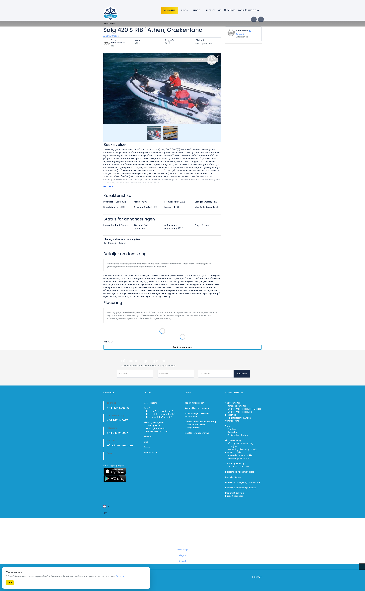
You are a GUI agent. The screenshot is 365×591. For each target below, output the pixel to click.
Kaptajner (232, 446)
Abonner (242, 373)
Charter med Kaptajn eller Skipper (244, 408)
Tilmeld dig (252, 10)
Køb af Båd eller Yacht (239, 466)
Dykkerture (233, 432)
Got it (10, 582)
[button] (218, 55)
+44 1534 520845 (118, 408)
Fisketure (232, 429)
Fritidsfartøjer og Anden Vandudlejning (238, 419)
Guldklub (169, 10)
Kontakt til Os (150, 452)
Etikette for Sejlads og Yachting (200, 421)
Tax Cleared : (110, 243)
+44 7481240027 (117, 420)
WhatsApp (182, 549)
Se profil (240, 34)
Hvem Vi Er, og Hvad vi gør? (159, 411)
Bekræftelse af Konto (157, 431)
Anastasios (242, 30)
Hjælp (196, 10)
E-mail (182, 561)
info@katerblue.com (120, 445)
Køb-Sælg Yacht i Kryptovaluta (240, 487)
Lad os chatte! (183, 535)
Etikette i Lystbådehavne (197, 433)
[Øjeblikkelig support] (3, 565)
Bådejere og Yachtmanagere (239, 471)
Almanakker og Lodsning (197, 408)
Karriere (148, 436)
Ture (227, 426)
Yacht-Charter (232, 402)
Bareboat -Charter (237, 405)
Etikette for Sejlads (196, 424)
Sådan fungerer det (194, 402)
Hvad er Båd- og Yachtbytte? (161, 414)
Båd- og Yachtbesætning (240, 443)
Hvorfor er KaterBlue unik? (159, 417)
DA (107, 506)
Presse (147, 447)
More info (120, 576)
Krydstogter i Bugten (238, 435)
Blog (146, 442)
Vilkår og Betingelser (154, 422)
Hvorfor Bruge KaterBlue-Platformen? (197, 415)
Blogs (184, 10)
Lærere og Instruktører (239, 458)
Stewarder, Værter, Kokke (240, 455)
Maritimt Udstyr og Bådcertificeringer (234, 494)
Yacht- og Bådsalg (234, 463)
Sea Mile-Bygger (233, 477)
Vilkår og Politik (153, 425)
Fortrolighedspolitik (155, 428)
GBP (105, 513)
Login (241, 10)
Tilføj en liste (213, 10)
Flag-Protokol (193, 427)
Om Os (147, 408)
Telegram (182, 555)
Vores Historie (150, 402)
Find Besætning (233, 440)
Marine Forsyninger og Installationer (242, 482)
